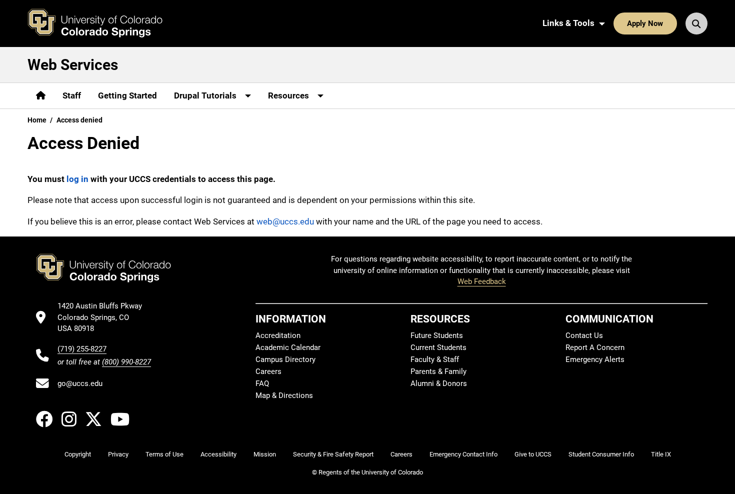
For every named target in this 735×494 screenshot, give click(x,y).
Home (37, 120)
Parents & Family (438, 371)
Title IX (661, 454)
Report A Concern (595, 347)
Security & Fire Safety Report (333, 454)
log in (77, 179)
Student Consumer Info (601, 454)
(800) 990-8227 (126, 362)
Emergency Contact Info (464, 454)
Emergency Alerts (595, 359)
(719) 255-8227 (82, 349)
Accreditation (278, 335)
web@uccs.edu (285, 221)
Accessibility (218, 454)
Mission (265, 454)
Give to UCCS (533, 454)
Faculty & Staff (434, 359)
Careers (269, 371)
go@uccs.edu (80, 383)
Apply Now (645, 23)
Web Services (73, 65)
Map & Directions (284, 395)
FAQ (262, 383)
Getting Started (127, 95)
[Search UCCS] (697, 23)
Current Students (438, 347)
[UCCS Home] (103, 23)
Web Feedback (482, 281)
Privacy (118, 454)
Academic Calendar (288, 347)
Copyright (77, 454)
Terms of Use (165, 454)
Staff (71, 95)
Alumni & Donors (438, 383)
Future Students (436, 335)
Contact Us (584, 335)
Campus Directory (286, 359)
